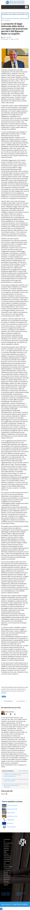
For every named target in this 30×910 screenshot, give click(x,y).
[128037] (15, 58)
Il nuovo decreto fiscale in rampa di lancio (23, 701)
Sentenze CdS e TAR (12, 809)
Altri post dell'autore (23, 770)
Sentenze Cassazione (12, 805)
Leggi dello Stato (11, 812)
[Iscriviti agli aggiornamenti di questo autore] (10, 714)
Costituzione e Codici (12, 816)
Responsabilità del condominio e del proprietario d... (9, 701)
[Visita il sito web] (6, 714)
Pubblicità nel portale (20, 894)
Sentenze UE (10, 823)
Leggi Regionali (10, 820)
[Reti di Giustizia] (15, 2)
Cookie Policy (5, 895)
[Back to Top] (1, 909)
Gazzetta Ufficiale (11, 827)
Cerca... (3, 794)
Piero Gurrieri (7, 37)
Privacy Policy (6, 893)
